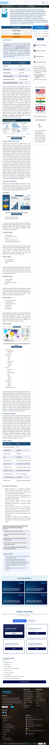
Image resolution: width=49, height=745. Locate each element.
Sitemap (38, 705)
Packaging (4, 734)
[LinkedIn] (3, 712)
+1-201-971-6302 (30, 721)
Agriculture (5, 719)
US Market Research (27, 698)
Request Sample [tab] (16, 36)
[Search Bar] (43, 2)
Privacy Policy (31, 743)
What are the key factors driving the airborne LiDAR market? (14, 539)
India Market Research (28, 693)
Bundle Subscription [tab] (19, 620)
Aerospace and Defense (7, 717)
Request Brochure (40, 56)
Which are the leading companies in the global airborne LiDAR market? (14, 548)
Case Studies (26, 707)
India (9, 359)
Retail (4, 736)
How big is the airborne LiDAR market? (13, 531)
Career (38, 691)
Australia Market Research (28, 691)
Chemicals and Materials (7, 724)
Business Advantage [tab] (11, 644)
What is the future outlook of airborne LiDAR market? (14, 534)
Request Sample (17, 138)
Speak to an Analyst (40, 50)
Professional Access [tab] (34, 629)
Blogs (25, 703)
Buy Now (40, 39)
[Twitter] (8, 712)
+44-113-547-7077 (30, 726)
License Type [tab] (31, 620)
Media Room (39, 696)
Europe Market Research (28, 696)
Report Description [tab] (16, 27)
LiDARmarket (23, 185)
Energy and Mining (6, 729)
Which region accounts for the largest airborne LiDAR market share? (14, 543)
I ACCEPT (40, 743)
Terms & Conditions (40, 693)
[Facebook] (6, 712)
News (38, 703)
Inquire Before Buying (41, 62)
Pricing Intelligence (27, 700)
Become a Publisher (40, 700)
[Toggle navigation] (46, 3)
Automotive (5, 720)
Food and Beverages (6, 731)
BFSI (3, 722)
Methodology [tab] (16, 33)
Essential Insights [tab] (11, 629)
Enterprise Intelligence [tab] (35, 644)
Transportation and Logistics (8, 739)
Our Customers (39, 698)
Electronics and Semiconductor (8, 727)
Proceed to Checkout (24, 681)
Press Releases (27, 705)
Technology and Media (7, 738)
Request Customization (41, 45)
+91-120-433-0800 (30, 733)
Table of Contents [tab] (16, 30)
